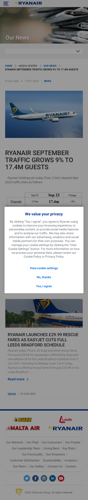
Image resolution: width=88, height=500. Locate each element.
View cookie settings (44, 268)
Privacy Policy (54, 256)
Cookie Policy (32, 256)
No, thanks (44, 277)
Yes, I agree (44, 286)
